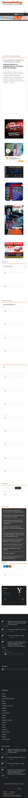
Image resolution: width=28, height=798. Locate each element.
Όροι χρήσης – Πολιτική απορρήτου (12, 795)
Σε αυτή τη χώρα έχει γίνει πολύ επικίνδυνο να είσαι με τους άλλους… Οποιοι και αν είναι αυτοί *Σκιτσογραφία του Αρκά (13, 535)
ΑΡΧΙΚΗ (5, 792)
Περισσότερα (12, 82)
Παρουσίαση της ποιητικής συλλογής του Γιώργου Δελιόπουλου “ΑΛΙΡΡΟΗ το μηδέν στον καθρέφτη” (13, 522)
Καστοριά (4, 722)
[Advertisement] (14, 39)
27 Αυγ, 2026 (5, 626)
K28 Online (12, 792)
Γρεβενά (4, 703)
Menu (24, 9)
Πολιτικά (4, 727)
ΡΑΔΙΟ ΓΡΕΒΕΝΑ (6, 732)
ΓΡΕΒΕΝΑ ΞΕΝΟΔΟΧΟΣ (7, 705)
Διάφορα (4, 710)
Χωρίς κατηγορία (6, 739)
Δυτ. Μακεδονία (5, 713)
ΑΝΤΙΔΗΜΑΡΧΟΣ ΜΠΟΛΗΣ (8, 698)
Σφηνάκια (4, 734)
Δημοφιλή (4, 708)
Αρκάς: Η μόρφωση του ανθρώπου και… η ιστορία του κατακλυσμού (13, 557)
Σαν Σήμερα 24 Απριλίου (9, 553)
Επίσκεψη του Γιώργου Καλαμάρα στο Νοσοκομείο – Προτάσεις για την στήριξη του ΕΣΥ (13, 528)
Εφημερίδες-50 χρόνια (7, 720)
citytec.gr (19, 788)
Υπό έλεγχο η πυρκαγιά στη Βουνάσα (16, 629)
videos (3, 694)
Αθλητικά (4, 696)
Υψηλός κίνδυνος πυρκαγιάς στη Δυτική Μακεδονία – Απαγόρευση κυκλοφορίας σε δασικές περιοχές (17, 623)
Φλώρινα (4, 736)
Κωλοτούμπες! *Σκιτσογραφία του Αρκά (12, 544)
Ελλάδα (3, 717)
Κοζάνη (3, 725)
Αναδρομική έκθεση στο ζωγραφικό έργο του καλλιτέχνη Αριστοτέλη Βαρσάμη (13, 66)
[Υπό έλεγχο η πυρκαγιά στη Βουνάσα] (4, 631)
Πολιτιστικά (4, 729)
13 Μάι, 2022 (6, 70)
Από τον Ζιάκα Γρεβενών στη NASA (16, 635)
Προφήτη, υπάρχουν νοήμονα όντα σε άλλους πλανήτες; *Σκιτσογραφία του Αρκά (13, 511)
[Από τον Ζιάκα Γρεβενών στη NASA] (4, 637)
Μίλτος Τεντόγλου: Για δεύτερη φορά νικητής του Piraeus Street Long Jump (14, 516)
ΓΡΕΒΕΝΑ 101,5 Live (8, 793)
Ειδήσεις (4, 715)
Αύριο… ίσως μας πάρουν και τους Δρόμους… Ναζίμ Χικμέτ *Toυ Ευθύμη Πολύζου (13, 540)
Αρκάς (3, 701)
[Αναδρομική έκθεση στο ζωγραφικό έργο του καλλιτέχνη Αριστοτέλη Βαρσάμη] (13, 61)
